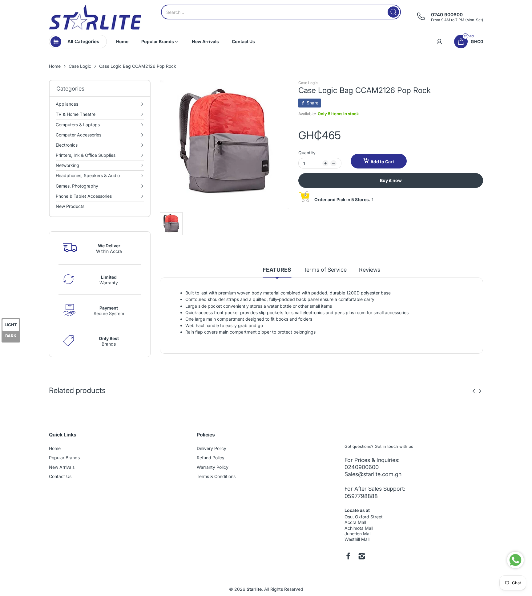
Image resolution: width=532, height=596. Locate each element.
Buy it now (391, 180)
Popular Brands (64, 457)
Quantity (307, 152)
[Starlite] (95, 17)
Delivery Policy (211, 448)
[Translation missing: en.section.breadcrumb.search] (393, 12)
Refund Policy (210, 457)
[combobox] (281, 12)
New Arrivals (62, 467)
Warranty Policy (212, 467)
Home (55, 448)
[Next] (474, 391)
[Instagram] (361, 557)
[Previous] (480, 391)
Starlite (254, 589)
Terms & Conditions (216, 476)
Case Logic (308, 82)
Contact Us (60, 476)
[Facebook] (348, 557)
